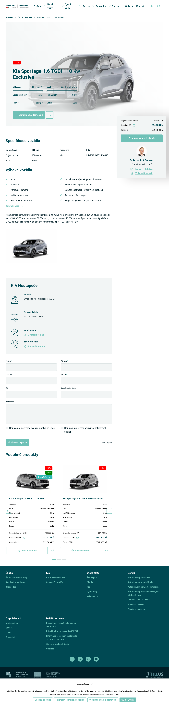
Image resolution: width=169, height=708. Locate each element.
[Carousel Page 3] (64, 559)
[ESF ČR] (22, 674)
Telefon (9, 374)
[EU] (37, 674)
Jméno (8, 361)
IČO (7, 388)
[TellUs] (154, 675)
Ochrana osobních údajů (57, 644)
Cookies (50, 649)
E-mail (63, 374)
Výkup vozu (92, 596)
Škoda (90, 582)
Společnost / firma (68, 388)
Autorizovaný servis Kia (139, 577)
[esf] (8, 674)
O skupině (10, 637)
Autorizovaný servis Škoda (140, 582)
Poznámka (10, 402)
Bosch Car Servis (136, 604)
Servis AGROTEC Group (139, 600)
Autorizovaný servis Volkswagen (143, 587)
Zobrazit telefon (36, 346)
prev (8, 511)
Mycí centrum (12, 623)
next (109, 511)
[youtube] (96, 659)
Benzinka (101, 6)
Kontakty (141, 6)
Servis (86, 6)
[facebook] (72, 659)
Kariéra (9, 628)
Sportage (28, 17)
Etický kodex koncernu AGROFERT (62, 631)
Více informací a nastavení (103, 699)
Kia (18, 17)
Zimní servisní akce (137, 609)
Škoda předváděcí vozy (16, 577)
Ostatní (129, 6)
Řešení (38, 6)
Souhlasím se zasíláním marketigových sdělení (85, 430)
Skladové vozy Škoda (15, 582)
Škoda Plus (11, 587)
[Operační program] (53, 674)
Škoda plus (92, 577)
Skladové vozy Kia (54, 582)
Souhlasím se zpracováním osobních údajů (32, 429)
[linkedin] (88, 659)
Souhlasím (127, 699)
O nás (8, 632)
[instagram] (80, 659)
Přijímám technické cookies (70, 699)
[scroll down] (49, 115)
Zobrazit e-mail (36, 334)
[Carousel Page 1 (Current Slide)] (54, 559)
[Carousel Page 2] (59, 559)
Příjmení (64, 361)
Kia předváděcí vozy (55, 577)
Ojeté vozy (68, 6)
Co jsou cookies (43, 699)
